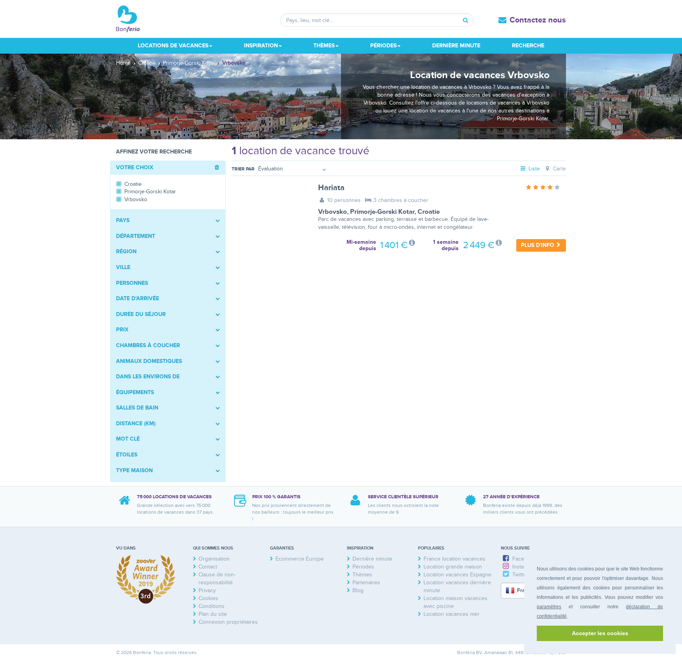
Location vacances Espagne (457, 574)
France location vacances (454, 558)
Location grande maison (452, 566)
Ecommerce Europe (299, 558)
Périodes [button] (383, 45)
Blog (357, 590)
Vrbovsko (332, 212)
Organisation (214, 558)
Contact (208, 566)
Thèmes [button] (324, 45)
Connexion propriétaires (228, 622)
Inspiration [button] (261, 45)
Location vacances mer (451, 614)
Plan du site (213, 614)
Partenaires (366, 582)
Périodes (363, 566)
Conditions (212, 606)
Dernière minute (456, 45)
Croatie (429, 212)
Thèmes (362, 574)
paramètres (549, 607)
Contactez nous (538, 20)
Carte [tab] (558, 169)
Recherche (528, 45)
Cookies (208, 598)
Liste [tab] (533, 169)
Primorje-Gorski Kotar (382, 212)
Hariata (331, 188)
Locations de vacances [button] (173, 45)
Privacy (207, 590)
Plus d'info (538, 245)
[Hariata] (269, 209)
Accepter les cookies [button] (600, 633)
